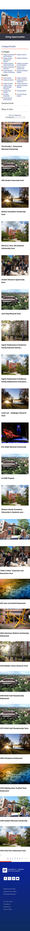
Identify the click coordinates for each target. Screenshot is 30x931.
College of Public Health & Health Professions (7, 87)
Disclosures (7, 907)
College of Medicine (8, 80)
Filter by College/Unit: (15, 115)
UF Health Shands (21, 90)
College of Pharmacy (22, 83)
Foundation (6, 904)
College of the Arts (21, 54)
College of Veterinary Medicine (22, 86)
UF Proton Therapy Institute (22, 95)
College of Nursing (8, 83)
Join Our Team (7, 901)
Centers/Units (8, 103)
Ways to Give (7, 109)
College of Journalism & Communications (22, 64)
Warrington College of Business (22, 71)
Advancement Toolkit (10, 891)
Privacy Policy (7, 909)
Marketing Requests (9, 894)
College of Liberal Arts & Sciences (9, 67)
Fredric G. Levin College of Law (20, 67)
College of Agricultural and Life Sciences (9, 55)
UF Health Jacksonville (6, 95)
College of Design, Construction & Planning (7, 59)
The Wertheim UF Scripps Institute (7, 98)
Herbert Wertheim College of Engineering (9, 71)
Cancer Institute (7, 78)
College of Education (22, 58)
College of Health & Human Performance (8, 64)
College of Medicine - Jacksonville (22, 80)
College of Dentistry (22, 78)
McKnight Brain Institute (7, 91)
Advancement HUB (9, 889)
